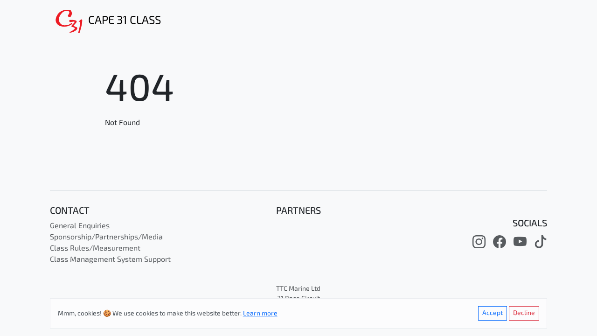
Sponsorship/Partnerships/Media (106, 237)
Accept (492, 313)
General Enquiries (80, 226)
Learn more (260, 313)
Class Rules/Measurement (95, 248)
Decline (524, 313)
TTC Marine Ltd (298, 289)
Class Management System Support (110, 260)
